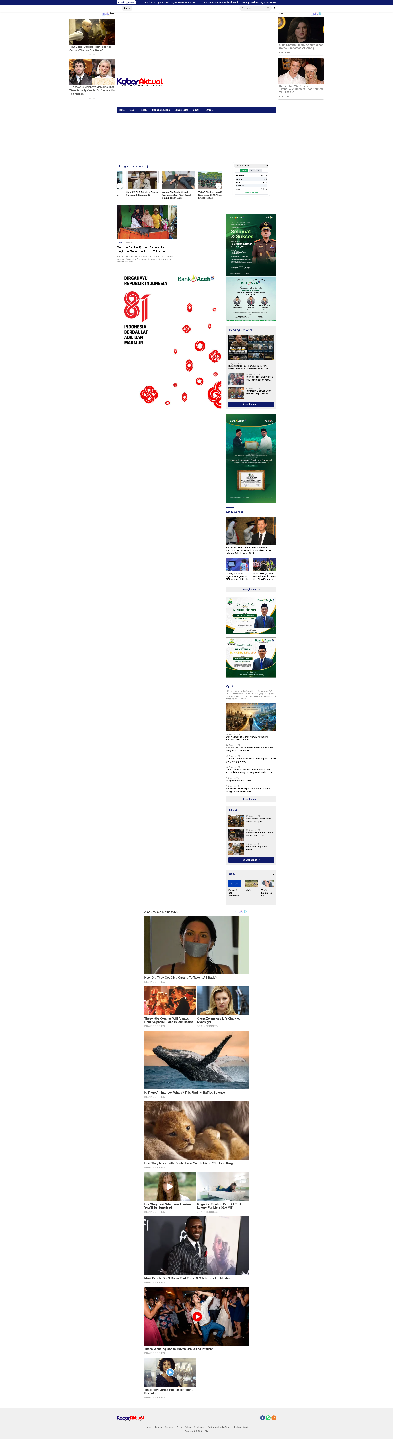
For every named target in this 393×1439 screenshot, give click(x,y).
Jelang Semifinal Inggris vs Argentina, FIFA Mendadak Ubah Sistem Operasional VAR (237, 576)
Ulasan (196, 110)
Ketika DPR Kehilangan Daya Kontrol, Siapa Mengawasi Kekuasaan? (248, 790)
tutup (112, 13)
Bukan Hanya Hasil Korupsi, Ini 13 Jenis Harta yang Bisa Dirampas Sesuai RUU (204, 195)
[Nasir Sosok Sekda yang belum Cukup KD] (236, 821)
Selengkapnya (250, 404)
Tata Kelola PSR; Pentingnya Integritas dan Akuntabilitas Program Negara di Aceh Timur (249, 771)
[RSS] (273, 1418)
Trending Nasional (161, 110)
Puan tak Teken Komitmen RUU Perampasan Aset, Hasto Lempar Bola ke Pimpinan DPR (259, 378)
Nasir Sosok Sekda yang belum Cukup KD (258, 820)
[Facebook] (262, 1418)
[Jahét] (251, 883)
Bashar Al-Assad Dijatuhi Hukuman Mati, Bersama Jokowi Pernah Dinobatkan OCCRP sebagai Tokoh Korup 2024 (249, 550)
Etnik (208, 110)
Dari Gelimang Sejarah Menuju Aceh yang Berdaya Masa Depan (247, 738)
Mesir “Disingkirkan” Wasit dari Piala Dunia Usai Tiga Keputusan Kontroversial (264, 576)
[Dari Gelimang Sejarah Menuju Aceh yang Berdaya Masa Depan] (251, 717)
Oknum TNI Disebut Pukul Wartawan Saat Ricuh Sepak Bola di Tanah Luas (131, 195)
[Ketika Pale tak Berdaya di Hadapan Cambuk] (236, 835)
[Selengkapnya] (273, 874)
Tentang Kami (241, 1427)
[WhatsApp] (268, 1418)
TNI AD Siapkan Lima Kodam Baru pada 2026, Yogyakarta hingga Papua (168, 195)
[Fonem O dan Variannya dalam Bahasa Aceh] (234, 883)
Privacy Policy (184, 1427)
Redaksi (169, 1427)
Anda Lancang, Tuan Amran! (256, 848)
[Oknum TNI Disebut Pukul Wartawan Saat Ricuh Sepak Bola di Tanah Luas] (133, 180)
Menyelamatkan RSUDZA (238, 780)
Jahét (248, 890)
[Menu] (119, 8)
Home (127, 8)
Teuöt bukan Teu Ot (266, 893)
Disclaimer (199, 1427)
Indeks (144, 110)
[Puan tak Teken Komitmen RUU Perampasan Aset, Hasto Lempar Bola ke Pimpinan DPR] (236, 379)
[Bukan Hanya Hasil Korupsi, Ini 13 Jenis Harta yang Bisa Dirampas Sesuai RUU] (205, 180)
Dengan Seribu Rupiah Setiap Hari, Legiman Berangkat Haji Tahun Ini (141, 249)
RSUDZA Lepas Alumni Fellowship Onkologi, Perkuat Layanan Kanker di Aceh (142, 2)
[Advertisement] (196, 36)
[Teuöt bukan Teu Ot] (267, 883)
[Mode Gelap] (274, 8)
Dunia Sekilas (181, 110)
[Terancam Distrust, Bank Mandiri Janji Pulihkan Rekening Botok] (236, 393)
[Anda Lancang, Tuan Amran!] (236, 849)
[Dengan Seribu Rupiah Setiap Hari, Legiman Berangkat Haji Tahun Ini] (147, 222)
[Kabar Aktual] (140, 81)
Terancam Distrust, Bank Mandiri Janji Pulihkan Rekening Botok (258, 392)
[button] (269, 8)
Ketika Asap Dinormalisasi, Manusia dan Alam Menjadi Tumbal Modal (249, 749)
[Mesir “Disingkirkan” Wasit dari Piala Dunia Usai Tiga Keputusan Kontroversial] (264, 564)
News (131, 110)
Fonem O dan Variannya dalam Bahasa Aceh (233, 893)
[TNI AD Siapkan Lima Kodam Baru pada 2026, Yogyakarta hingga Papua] (169, 180)
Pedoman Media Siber (219, 1427)
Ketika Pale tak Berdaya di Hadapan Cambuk (259, 834)
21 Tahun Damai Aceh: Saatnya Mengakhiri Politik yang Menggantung (251, 760)
